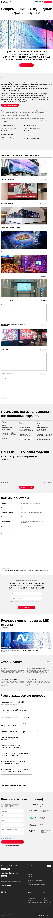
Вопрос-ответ (46, 904)
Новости (45, 898)
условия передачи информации (33, 601)
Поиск (49, 865)
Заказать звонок (47, 1)
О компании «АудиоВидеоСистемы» (36, 884)
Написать (4, 876)
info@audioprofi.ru (33, 810)
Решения (30, 876)
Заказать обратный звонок (12, 845)
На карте (3, 882)
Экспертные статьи (47, 896)
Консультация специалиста (10, 105)
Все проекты (4, 459)
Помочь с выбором (26, 65)
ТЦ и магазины (31, 898)
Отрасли (30, 874)
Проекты (30, 882)
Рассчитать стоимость (26, 487)
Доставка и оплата (32, 886)
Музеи (29, 904)
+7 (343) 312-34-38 (33, 804)
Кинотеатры (30, 900)
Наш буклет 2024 (47, 902)
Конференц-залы (32, 896)
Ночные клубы (31, 906)
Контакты (30, 889)
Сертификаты (46, 900)
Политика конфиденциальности (43, 915)
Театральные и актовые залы (35, 902)
